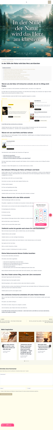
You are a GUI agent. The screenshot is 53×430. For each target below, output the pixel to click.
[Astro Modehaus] (40, 105)
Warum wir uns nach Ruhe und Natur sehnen (13, 70)
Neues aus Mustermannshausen (40, 112)
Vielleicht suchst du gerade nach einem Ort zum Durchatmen (17, 74)
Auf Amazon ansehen (17, 116)
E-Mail (29, 388)
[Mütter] (15, 111)
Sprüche (11, 61)
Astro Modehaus (37, 100)
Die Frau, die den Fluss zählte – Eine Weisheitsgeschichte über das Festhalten (41, 321)
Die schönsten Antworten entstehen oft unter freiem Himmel (16, 79)
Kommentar (3, 374)
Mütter (9, 107)
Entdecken (11, 116)
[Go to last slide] (3, 346)
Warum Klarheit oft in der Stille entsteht (12, 73)
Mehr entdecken (38, 109)
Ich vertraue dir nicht (11, 141)
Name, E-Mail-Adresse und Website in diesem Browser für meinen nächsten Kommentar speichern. (19, 391)
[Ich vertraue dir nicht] (26, 145)
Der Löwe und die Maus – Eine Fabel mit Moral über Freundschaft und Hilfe (11, 321)
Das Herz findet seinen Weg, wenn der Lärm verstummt (15, 77)
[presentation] (9, 337)
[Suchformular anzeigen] (26, 2)
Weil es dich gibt (7, 351)
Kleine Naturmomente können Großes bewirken (14, 76)
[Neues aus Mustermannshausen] (40, 116)
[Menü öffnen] (49, 2)
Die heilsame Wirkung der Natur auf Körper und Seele (15, 72)
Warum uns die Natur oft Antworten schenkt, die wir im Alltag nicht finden (19, 69)
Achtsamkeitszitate (5, 61)
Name (2, 388)
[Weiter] (50, 346)
